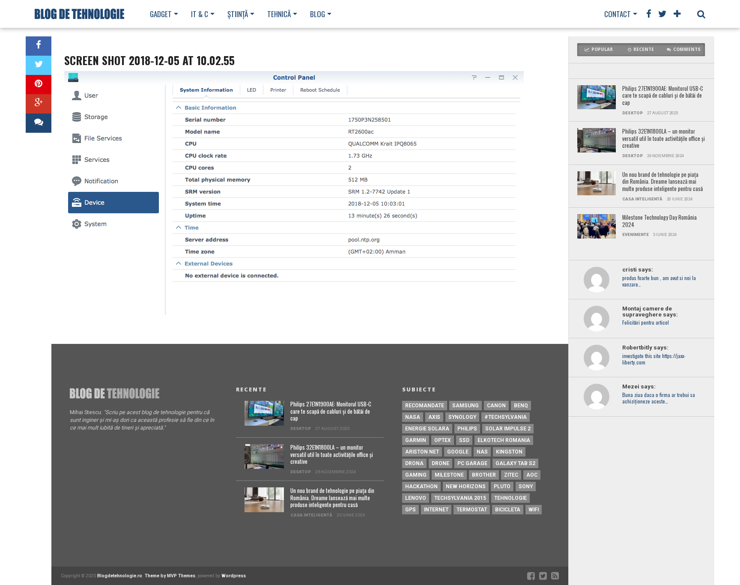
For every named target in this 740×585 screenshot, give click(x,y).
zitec (511, 475)
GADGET (161, 14)
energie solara (427, 429)
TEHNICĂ (279, 14)
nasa (412, 417)
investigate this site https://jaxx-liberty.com (653, 359)
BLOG (317, 14)
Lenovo (415, 498)
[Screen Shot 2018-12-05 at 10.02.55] (294, 313)
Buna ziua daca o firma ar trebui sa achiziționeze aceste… (658, 398)
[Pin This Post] (38, 84)
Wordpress (233, 576)
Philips (467, 429)
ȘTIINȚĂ (237, 14)
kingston (509, 452)
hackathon (421, 486)
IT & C (199, 14)
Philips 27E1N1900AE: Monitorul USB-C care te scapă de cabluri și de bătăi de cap (662, 96)
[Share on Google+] (38, 103)
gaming (416, 475)
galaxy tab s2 (515, 463)
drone (440, 463)
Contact (617, 14)
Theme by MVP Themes (170, 576)
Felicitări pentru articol (645, 322)
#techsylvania (505, 417)
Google (457, 452)
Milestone (449, 475)
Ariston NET (422, 452)
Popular (602, 49)
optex (442, 440)
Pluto (502, 486)
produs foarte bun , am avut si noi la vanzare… (659, 281)
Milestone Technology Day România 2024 (659, 221)
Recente (643, 49)
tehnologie (510, 498)
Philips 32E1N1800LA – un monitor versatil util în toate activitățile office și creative (663, 138)
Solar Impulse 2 (508, 429)
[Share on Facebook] (38, 46)
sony (526, 486)
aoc (531, 475)
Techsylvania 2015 (460, 498)
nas (482, 452)
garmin (415, 440)
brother (484, 475)
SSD (464, 440)
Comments (687, 49)
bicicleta (507, 510)
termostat (472, 510)
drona (414, 463)
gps (410, 510)
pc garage (472, 463)
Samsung (465, 406)
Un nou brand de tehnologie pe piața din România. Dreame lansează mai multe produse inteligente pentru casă (662, 182)
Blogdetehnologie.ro (119, 576)
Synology (462, 417)
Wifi (533, 510)
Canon (496, 406)
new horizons (466, 486)
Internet (436, 510)
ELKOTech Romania (503, 440)
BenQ (521, 406)
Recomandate (424, 406)
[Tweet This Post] (38, 65)
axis (434, 417)
